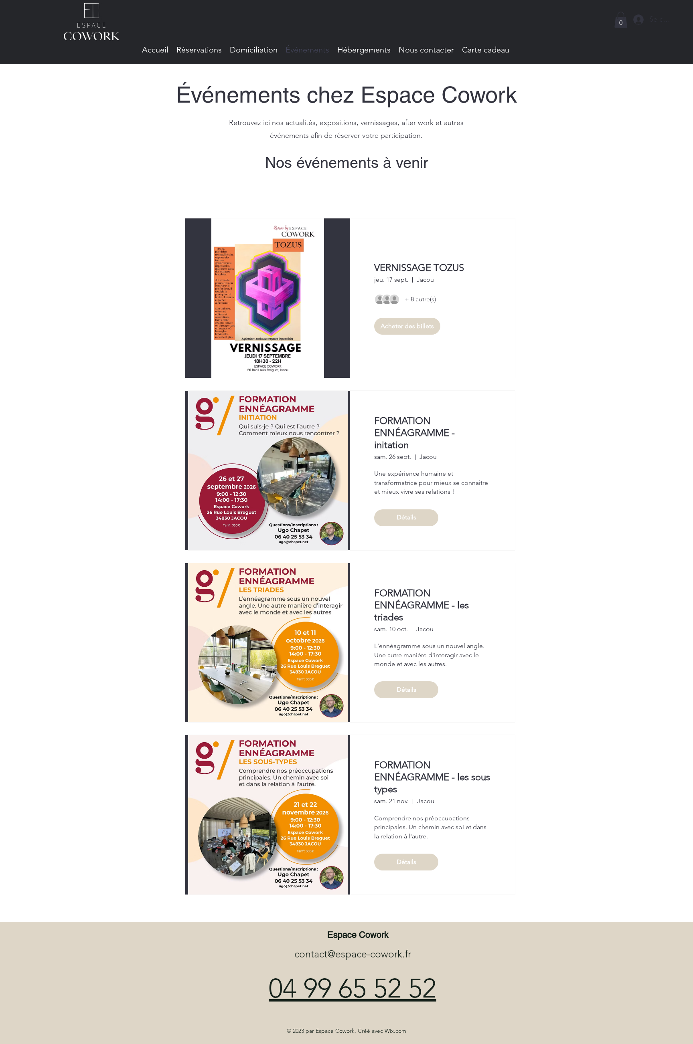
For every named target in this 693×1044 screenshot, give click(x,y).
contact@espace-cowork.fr (352, 954)
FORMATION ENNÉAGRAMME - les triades (421, 605)
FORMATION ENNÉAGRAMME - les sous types (432, 777)
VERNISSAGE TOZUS (419, 267)
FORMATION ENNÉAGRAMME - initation (414, 432)
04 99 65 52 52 (352, 988)
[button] (621, 20)
